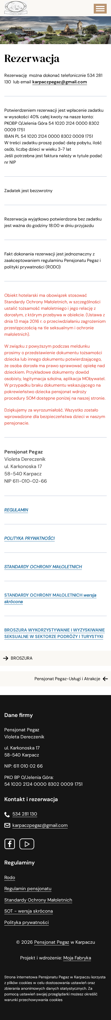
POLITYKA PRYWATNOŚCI (29, 538)
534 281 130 (24, 814)
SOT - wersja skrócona (28, 911)
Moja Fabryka (77, 958)
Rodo (9, 877)
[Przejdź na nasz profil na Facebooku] (9, 844)
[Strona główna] (15, 8)
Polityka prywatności (26, 922)
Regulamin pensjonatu (27, 888)
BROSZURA (22, 658)
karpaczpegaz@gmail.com (59, 82)
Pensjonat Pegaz (51, 942)
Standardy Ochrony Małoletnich (38, 900)
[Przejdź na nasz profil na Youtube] (26, 844)
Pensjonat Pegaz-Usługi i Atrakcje (67, 679)
